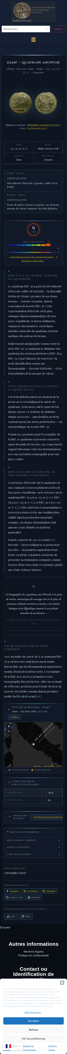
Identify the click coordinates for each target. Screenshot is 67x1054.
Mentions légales (33, 951)
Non (27, 916)
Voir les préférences (34, 1038)
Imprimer (35, 897)
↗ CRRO (14, 717)
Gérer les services (33, 1012)
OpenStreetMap (49, 766)
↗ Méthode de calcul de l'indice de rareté (32, 257)
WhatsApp (50, 891)
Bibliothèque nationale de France (43, 125)
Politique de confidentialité (33, 955)
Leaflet (38, 766)
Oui (12, 916)
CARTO (59, 766)
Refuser (33, 1029)
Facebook (14, 891)
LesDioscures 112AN (37, 128)
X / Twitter (32, 891)
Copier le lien (16, 897)
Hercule (15, 927)
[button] (62, 982)
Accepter (33, 1020)
